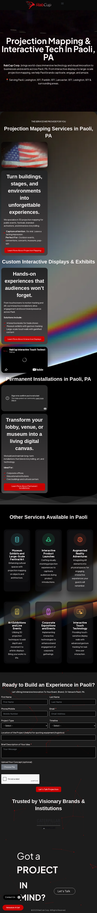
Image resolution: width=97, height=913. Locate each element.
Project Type (7, 720)
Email (52, 708)
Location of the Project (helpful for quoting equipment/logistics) (32, 732)
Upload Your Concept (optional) (16, 762)
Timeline (54, 720)
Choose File (9, 767)
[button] (62, 3)
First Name (6, 697)
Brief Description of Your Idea (15, 744)
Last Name (54, 697)
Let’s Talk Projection (48, 789)
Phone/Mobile (8, 708)
